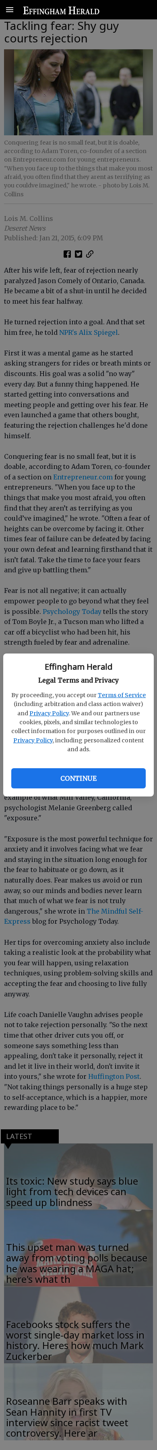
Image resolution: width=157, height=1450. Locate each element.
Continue (78, 778)
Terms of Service (122, 695)
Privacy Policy (49, 713)
